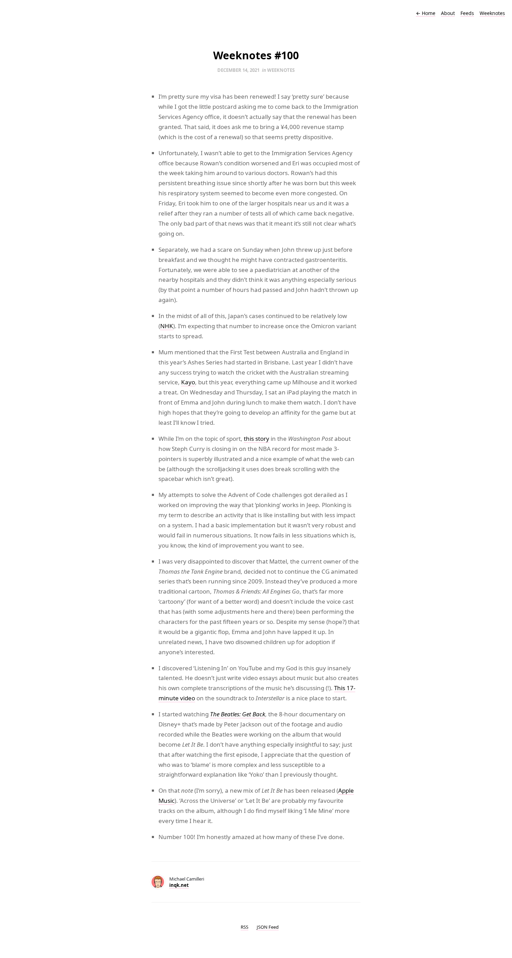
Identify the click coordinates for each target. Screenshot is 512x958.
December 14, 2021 (238, 70)
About (448, 13)
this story (256, 439)
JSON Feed (268, 927)
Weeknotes (492, 13)
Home (425, 13)
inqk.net (179, 885)
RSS (244, 927)
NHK (166, 326)
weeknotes (281, 70)
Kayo (188, 382)
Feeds (467, 13)
